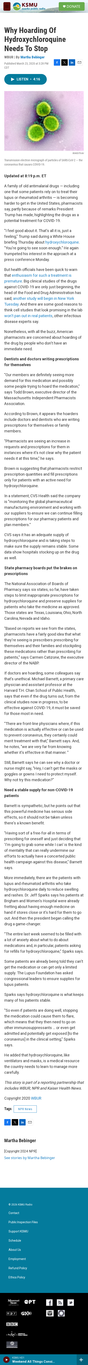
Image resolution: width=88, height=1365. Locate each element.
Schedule (15, 1240)
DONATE (73, 6)
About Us (15, 1249)
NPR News (25, 1109)
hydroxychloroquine (62, 242)
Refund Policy (18, 1268)
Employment (17, 1259)
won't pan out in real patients (28, 316)
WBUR (36, 1098)
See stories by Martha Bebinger (29, 1157)
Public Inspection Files (23, 1222)
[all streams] (82, 1359)
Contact (14, 1213)
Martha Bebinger (33, 57)
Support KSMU (18, 1231)
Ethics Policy (17, 1277)
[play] (6, 1360)
